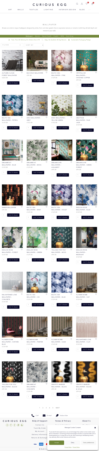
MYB (62, 36)
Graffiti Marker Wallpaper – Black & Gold (83, 387)
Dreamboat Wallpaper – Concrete (32, 387)
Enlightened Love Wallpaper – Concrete (9, 297)
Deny (72, 442)
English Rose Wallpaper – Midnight (81, 252)
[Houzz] (22, 425)
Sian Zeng (69, 36)
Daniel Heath (46, 36)
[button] (95, 428)
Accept (56, 442)
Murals (37, 36)
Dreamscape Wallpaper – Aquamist (56, 165)
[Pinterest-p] (11, 425)
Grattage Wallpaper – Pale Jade (83, 120)
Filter (6, 45)
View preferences (88, 442)
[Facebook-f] (14, 425)
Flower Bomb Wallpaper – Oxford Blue (10, 342)
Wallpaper (29, 36)
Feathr (56, 36)
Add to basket (13, 83)
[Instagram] (7, 425)
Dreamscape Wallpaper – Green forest (84, 165)
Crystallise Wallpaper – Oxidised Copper (83, 75)
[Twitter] (18, 425)
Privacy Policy (68, 447)
